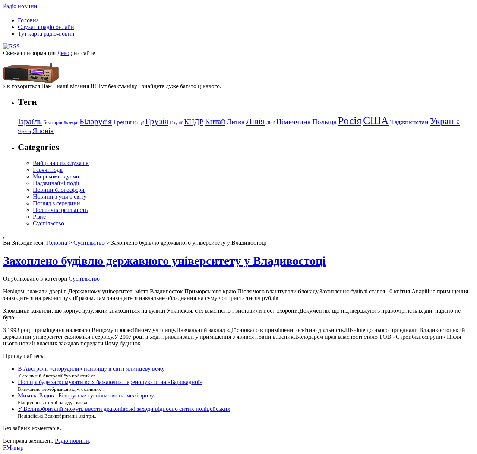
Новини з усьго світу (59, 196)
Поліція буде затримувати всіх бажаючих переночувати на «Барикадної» (110, 382)
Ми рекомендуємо (56, 176)
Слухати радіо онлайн (46, 27)
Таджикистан (409, 122)
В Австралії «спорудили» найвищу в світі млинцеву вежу (91, 369)
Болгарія (52, 122)
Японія (43, 131)
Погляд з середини (56, 203)
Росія (349, 120)
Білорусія (96, 121)
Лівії (270, 122)
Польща (324, 122)
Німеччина (293, 121)
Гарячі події (48, 170)
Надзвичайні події (56, 183)
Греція (122, 122)
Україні (24, 132)
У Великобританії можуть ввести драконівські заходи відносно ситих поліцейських (124, 409)
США (376, 120)
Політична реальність (60, 210)
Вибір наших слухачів (61, 163)
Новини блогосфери (59, 190)
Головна (28, 20)
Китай (215, 121)
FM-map (13, 447)
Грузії (176, 122)
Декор (64, 53)
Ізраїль (30, 121)
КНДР (193, 121)
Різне (39, 216)
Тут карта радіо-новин (46, 33)
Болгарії (71, 123)
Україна (445, 121)
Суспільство (48, 223)
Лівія (255, 121)
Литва (235, 122)
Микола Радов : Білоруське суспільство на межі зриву (86, 395)
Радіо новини (20, 6)
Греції (138, 122)
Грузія (156, 121)
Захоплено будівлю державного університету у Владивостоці (164, 260)
